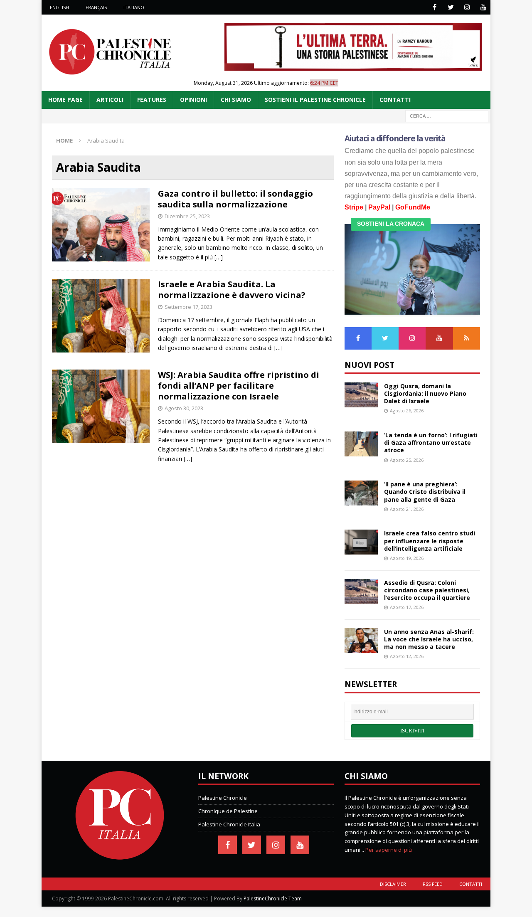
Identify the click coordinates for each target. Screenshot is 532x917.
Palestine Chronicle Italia (229, 824)
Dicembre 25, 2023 (187, 216)
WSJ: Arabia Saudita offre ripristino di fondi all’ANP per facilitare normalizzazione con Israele (238, 385)
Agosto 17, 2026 (407, 607)
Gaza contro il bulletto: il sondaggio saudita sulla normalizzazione (235, 199)
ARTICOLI (109, 100)
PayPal (379, 207)
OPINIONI (193, 100)
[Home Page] (119, 858)
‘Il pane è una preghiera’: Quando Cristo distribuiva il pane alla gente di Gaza (425, 491)
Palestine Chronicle (222, 797)
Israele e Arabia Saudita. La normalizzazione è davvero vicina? (231, 290)
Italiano (133, 7)
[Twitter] (450, 7)
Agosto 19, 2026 (407, 558)
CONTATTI (395, 100)
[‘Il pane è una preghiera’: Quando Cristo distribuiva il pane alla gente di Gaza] (361, 493)
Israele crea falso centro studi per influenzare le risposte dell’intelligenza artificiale (429, 540)
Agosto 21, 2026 (407, 509)
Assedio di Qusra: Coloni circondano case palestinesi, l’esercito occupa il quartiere (427, 590)
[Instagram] (467, 7)
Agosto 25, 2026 (407, 460)
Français (96, 7)
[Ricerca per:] (446, 115)
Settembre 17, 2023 (188, 307)
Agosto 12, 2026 (407, 656)
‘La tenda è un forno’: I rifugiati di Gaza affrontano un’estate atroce (431, 442)
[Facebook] (434, 7)
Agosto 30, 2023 (184, 408)
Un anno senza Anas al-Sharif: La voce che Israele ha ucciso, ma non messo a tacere (429, 639)
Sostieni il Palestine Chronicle (315, 100)
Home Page (65, 100)
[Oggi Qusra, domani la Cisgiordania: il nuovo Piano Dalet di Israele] (361, 394)
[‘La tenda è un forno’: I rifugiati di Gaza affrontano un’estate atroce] (361, 443)
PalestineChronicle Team (273, 898)
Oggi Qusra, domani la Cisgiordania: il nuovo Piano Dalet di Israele (425, 393)
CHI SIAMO (236, 100)
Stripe (354, 207)
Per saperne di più (388, 849)
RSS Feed (433, 884)
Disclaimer (393, 884)
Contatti (470, 884)
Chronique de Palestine (228, 811)
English (59, 7)
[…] (218, 257)
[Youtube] (483, 7)
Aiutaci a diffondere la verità (395, 138)
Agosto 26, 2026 (407, 410)
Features (151, 100)
